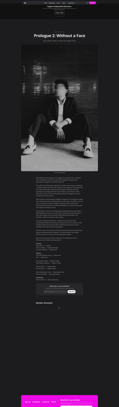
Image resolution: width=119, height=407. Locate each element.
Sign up (27, 402)
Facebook (45, 402)
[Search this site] (87, 3)
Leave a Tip (59, 13)
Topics (64, 3)
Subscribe (92, 2)
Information (71, 3)
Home (45, 3)
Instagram (36, 402)
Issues (58, 3)
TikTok (53, 402)
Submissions (52, 3)
